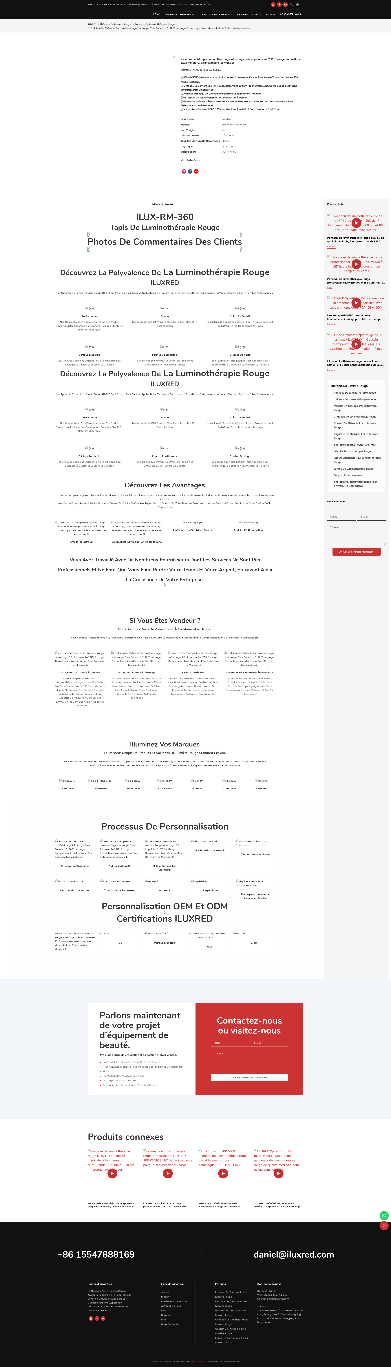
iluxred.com (182, 1361)
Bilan (163, 1319)
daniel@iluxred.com (295, 1254)
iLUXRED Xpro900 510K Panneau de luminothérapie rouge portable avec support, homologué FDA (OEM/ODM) (355, 317)
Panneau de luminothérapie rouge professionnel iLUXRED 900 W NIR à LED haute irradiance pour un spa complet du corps (355, 281)
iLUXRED (92, 24)
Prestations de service (174, 1301)
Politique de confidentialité (224, 1361)
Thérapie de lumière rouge (115, 24)
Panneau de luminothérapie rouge (155, 24)
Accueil (165, 1292)
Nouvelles (166, 1315)
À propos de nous (171, 1305)
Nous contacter (170, 1324)
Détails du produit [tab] (162, 204)
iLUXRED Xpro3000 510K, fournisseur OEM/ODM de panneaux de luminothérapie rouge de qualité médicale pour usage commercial (278, 1205)
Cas (163, 1310)
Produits (166, 1296)
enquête (331, 246)
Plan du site (198, 1361)
